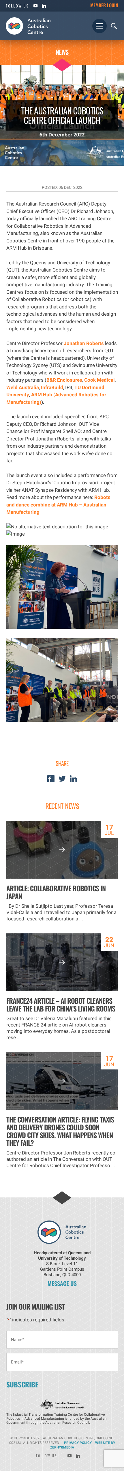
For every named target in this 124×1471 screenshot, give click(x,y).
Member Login (104, 5)
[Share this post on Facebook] (51, 780)
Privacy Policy (78, 1443)
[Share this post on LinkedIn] (73, 780)
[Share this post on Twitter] (62, 780)
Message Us (62, 1283)
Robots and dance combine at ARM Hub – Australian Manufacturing (58, 504)
